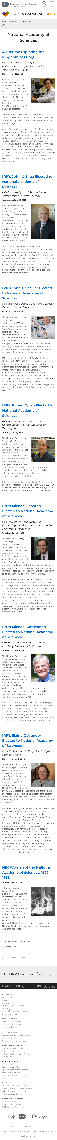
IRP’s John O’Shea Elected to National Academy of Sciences (27, 181)
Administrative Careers (12, 1094)
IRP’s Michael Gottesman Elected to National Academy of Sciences (27, 632)
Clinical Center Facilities (12, 1048)
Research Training (12, 1098)
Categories (11, 946)
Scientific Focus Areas (11, 1021)
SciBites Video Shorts (11, 1072)
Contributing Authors (18, 941)
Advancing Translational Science (16, 1054)
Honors (5, 1003)
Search (33, 1136)
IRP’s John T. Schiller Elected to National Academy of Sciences (27, 293)
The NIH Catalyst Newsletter (14, 1075)
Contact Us (23, 1127)
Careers (6, 1083)
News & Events (10, 1061)
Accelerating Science (11, 1030)
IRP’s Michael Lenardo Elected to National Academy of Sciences (27, 511)
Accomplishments (10, 1027)
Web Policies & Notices (43, 1131)
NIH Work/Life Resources (13, 1107)
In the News (7, 1064)
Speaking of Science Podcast (15, 1070)
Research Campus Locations (15, 1011)
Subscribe (44, 974)
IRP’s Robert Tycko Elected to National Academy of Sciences (27, 410)
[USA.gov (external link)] (39, 1116)
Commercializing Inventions (14, 1041)
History (5, 1000)
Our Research (10, 1018)
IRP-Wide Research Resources (15, 1035)
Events (5, 1078)
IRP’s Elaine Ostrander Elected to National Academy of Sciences (27, 740)
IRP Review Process (10, 1038)
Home (13, 1127)
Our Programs (8, 1008)
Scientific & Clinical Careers (14, 1091)
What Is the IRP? (9, 997)
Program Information (11, 1101)
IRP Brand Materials (38, 1127)
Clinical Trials (7, 1057)
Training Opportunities (12, 1104)
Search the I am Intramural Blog (17, 21)
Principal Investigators (12, 1024)
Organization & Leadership (14, 1006)
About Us (7, 994)
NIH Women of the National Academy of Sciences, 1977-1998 (26, 872)
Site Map (24, 1136)
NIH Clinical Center (12, 1045)
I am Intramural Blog (11, 1067)
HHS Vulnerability (17, 1131)
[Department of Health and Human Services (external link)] (11, 1116)
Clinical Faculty (8, 1051)
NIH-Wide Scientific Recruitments (17, 1088)
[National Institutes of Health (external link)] (22, 1116)
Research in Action (10, 1032)
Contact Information (11, 1014)
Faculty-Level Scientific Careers (16, 1085)
